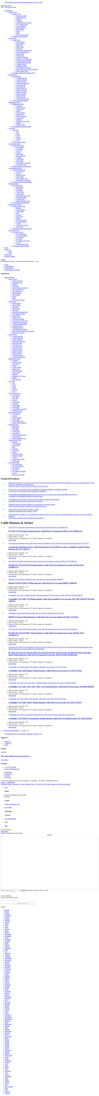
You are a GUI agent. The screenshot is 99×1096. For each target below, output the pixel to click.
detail (14, 540)
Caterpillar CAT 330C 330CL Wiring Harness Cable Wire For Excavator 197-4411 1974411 (45, 703)
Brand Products (9, 266)
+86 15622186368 (10, 819)
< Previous (6, 730)
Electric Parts (9, 268)
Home (6, 264)
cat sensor (15, 784)
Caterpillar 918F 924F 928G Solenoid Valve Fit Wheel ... (26, 501)
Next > (17, 730)
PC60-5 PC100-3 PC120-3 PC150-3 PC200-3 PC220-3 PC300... (29, 486)
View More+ (5, 760)
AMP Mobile (11, 782)
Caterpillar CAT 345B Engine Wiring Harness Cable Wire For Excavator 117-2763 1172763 (45, 671)
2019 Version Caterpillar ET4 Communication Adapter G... (27, 518)
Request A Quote (6, 5)
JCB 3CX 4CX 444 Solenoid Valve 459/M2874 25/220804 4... (28, 491)
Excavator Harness (49, 784)
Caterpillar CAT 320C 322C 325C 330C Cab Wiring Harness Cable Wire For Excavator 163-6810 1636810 (51, 687)
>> (21, 730)
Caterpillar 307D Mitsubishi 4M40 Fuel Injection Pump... (26, 496)
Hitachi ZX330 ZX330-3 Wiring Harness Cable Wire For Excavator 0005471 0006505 (43, 583)
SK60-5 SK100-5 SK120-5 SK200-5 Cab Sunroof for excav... (28, 506)
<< (2, 730)
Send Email (4, 831)
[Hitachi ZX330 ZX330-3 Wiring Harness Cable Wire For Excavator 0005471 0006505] (36, 579)
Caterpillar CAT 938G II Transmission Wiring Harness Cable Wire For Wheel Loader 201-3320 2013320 (50, 718)
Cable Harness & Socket (12, 270)
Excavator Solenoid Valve (27, 784)
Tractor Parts (39, 784)
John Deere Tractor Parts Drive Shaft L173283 (23, 511)
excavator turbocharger (63, 784)
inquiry (11, 540)
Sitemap (3, 782)
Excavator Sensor (6, 784)
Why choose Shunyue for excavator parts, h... (16, 756)
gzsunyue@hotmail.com (12, 769)
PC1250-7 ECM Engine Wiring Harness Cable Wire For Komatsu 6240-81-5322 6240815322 (45, 531)
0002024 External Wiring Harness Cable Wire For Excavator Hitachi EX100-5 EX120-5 (44, 617)
